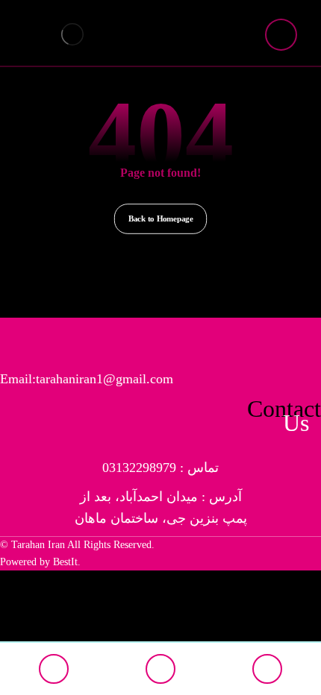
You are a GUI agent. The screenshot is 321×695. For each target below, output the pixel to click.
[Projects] (267, 669)
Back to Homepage (160, 218)
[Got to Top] (160, 669)
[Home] (53, 669)
